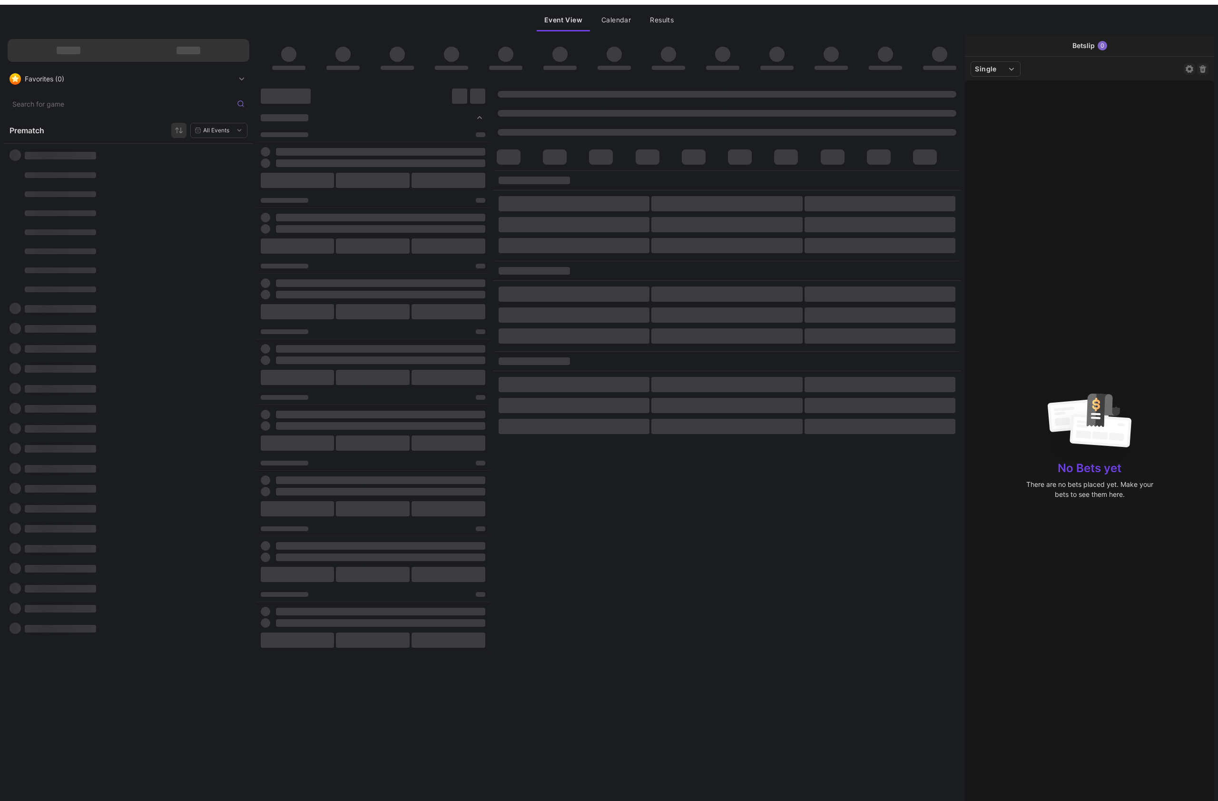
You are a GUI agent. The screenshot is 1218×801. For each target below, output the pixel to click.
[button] (563, 20)
